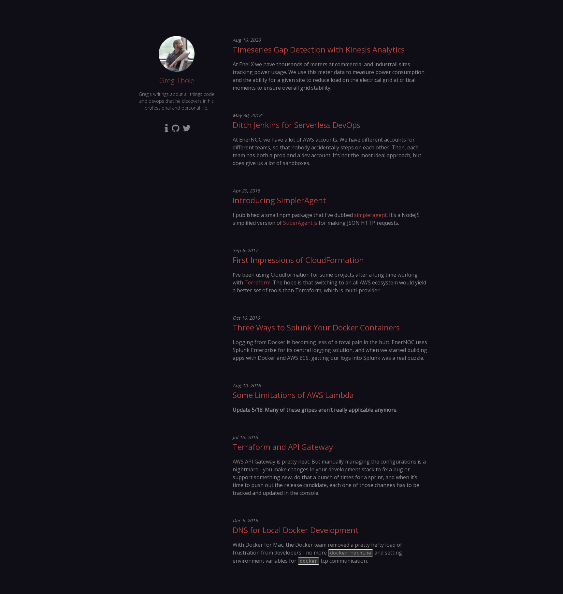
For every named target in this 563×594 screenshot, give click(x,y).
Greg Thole (176, 80)
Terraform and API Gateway (283, 446)
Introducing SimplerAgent (279, 200)
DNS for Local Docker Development (296, 530)
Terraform (257, 282)
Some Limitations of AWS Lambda (293, 394)
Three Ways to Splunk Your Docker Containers (316, 327)
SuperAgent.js (300, 222)
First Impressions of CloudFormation (298, 259)
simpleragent (370, 215)
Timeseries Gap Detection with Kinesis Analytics (319, 49)
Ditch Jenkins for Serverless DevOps (296, 124)
